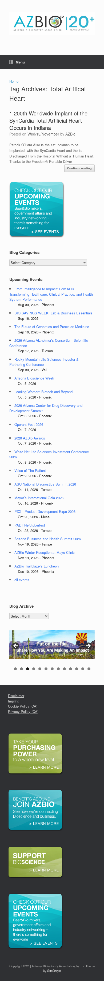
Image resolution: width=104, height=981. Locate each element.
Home (13, 81)
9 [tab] (64, 668)
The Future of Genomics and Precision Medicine (51, 326)
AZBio (70, 134)
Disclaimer (16, 695)
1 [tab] (15, 668)
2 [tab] (21, 668)
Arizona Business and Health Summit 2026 (47, 538)
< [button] (16, 646)
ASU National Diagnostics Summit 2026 (45, 484)
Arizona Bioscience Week (34, 378)
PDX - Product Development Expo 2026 (44, 511)
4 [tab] (33, 668)
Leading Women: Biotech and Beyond (43, 391)
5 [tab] (39, 668)
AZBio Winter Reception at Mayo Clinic (44, 552)
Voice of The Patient (30, 470)
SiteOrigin (54, 970)
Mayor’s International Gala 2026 (38, 497)
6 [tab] (46, 668)
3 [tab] (27, 668)
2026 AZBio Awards (29, 438)
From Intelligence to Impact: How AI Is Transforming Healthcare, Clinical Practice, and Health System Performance (51, 294)
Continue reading (79, 168)
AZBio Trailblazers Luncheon (36, 566)
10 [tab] (70, 668)
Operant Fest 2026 (28, 424)
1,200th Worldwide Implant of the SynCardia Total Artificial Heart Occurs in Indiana (48, 120)
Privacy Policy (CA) (23, 711)
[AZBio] (52, 23)
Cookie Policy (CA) (22, 706)
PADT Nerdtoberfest (29, 525)
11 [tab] (76, 668)
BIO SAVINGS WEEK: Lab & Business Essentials (53, 312)
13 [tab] (88, 668)
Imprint (13, 701)
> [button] (88, 646)
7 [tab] (52, 668)
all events (21, 579)
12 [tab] (82, 668)
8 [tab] (58, 668)
